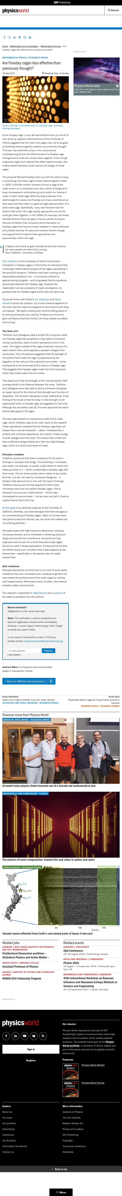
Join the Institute (72, 1117)
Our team (7, 1117)
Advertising (8, 1129)
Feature (43, 793)
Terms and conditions (74, 1146)
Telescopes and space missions (20, 702)
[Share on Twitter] (9, 37)
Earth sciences (11, 867)
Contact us (8, 1151)
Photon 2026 (71, 963)
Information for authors (14, 1146)
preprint (58, 592)
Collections (8, 1134)
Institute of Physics (73, 1111)
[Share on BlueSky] (20, 37)
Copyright (68, 1140)
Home (5, 46)
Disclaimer (68, 1151)
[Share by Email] (25, 37)
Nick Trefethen (10, 261)
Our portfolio (9, 1123)
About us (7, 1111)
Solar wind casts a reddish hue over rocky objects (28, 698)
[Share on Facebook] (4, 37)
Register (48, 650)
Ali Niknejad (8, 507)
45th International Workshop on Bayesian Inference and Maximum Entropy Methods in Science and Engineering (90, 982)
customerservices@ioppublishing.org (43, 641)
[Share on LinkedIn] (15, 37)
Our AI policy (9, 1140)
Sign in (31, 1049)
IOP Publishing (70, 1134)
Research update (38, 57)
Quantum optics (90, 706)
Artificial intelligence (16, 719)
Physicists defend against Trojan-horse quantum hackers (94, 700)
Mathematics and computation (24, 46)
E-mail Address (14, 655)
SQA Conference (73, 950)
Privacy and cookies (73, 1129)
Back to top (61, 1168)
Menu (63, 1192)
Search (116, 11)
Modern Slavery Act (73, 1123)
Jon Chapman (42, 299)
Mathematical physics (51, 46)
